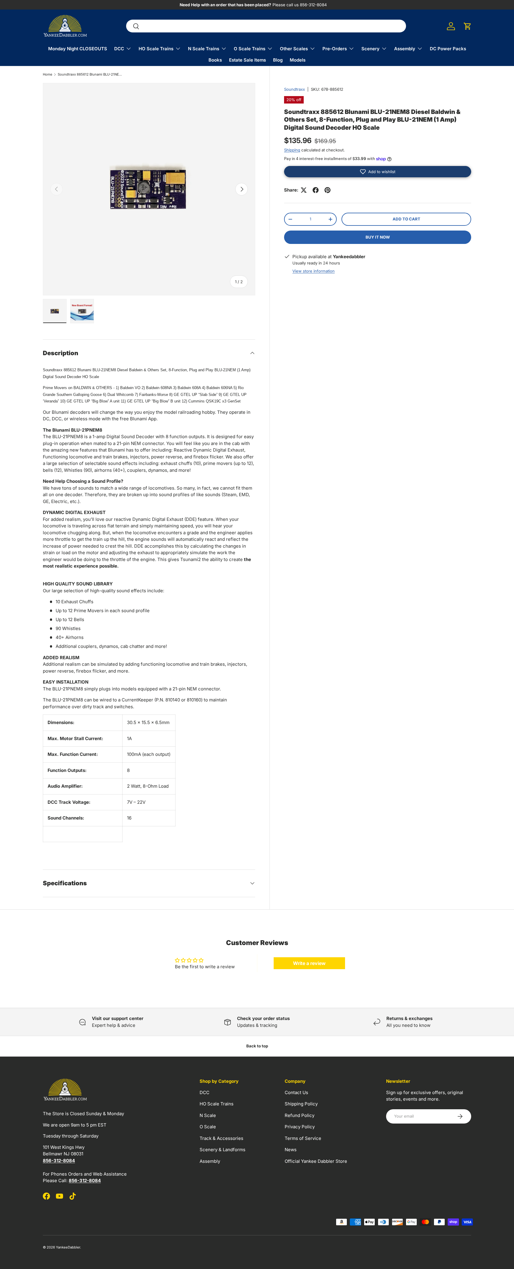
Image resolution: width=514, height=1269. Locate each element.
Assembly (404, 48)
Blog (278, 60)
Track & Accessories (221, 1138)
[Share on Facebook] (316, 190)
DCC (119, 48)
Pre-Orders (334, 48)
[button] (467, 26)
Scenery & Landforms (222, 1149)
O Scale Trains (249, 48)
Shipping (292, 150)
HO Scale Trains (156, 48)
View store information (313, 271)
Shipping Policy (301, 1104)
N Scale (208, 1115)
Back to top (257, 1046)
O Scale (208, 1126)
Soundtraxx (294, 89)
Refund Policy (299, 1115)
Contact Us (296, 1092)
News (291, 1149)
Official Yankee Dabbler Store (316, 1161)
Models (297, 60)
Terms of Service (303, 1138)
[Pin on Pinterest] (327, 190)
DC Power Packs (448, 48)
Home (47, 74)
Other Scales (294, 48)
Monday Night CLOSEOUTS (77, 48)
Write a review (309, 963)
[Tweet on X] (304, 190)
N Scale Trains (203, 48)
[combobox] (266, 26)
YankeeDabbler (68, 1247)
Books (215, 60)
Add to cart (406, 219)
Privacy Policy (300, 1126)
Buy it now (378, 237)
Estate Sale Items (247, 60)
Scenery (370, 48)
